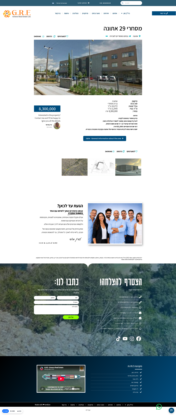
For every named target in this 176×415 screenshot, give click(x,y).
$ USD (12, 411)
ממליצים (75, 13)
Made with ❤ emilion (42, 405)
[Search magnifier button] (122, 3)
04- (105, 3)
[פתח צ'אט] (171, 410)
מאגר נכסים (96, 13)
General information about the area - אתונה (103, 138)
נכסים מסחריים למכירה (119, 36)
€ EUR (5, 411)
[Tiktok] (118, 338)
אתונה (135, 36)
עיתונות (66, 13)
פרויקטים (85, 13)
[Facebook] (138, 338)
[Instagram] (132, 338)
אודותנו (115, 13)
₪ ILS (19, 411)
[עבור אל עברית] (53, 3)
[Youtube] (125, 338)
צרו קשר (57, 13)
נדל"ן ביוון (127, 13)
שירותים (106, 13)
